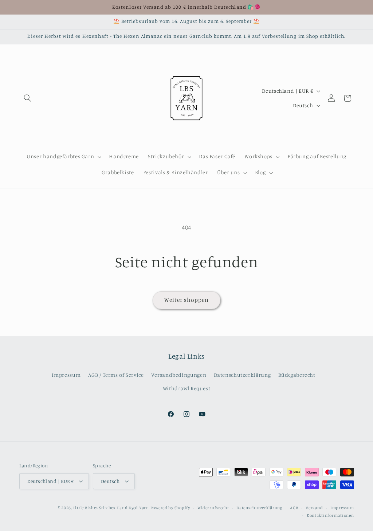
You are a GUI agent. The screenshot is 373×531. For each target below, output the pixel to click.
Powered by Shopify (170, 507)
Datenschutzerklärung (242, 375)
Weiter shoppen (186, 299)
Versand (314, 507)
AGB (294, 507)
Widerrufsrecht (213, 507)
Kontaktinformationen (330, 515)
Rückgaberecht (296, 375)
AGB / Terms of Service (116, 375)
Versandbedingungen (178, 375)
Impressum (66, 375)
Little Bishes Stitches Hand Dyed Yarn (111, 507)
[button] (27, 98)
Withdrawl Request (187, 388)
